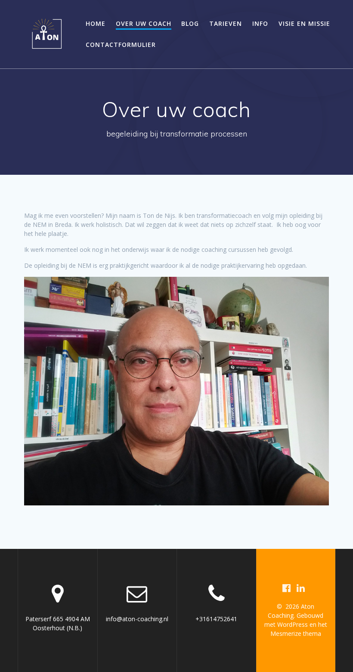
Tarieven (225, 23)
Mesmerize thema (295, 633)
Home (95, 23)
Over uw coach (143, 23)
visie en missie (304, 23)
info (260, 23)
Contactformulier (121, 44)
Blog (190, 23)
